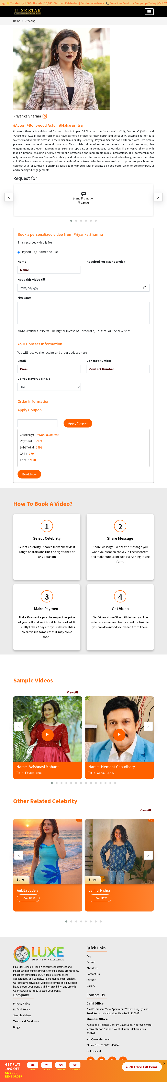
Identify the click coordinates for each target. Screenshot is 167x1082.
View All (72, 692)
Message (24, 297)
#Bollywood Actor (42, 125)
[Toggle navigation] (149, 11)
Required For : (106, 261)
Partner (91, 980)
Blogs (16, 1027)
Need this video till (31, 279)
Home (16, 21)
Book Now (29, 474)
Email (22, 361)
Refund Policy (21, 1009)
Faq (89, 956)
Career (91, 962)
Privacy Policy (21, 1003)
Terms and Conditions (26, 1021)
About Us (92, 968)
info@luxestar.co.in (98, 1039)
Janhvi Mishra (99, 890)
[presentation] (8, 197)
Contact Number (99, 361)
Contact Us (93, 974)
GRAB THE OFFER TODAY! (142, 1067)
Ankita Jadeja (27, 890)
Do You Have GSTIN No (34, 379)
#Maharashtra (71, 125)
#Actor (19, 125)
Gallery (91, 986)
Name (22, 261)
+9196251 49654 (109, 1045)
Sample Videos (22, 1015)
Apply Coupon (78, 423)
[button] (71, 221)
